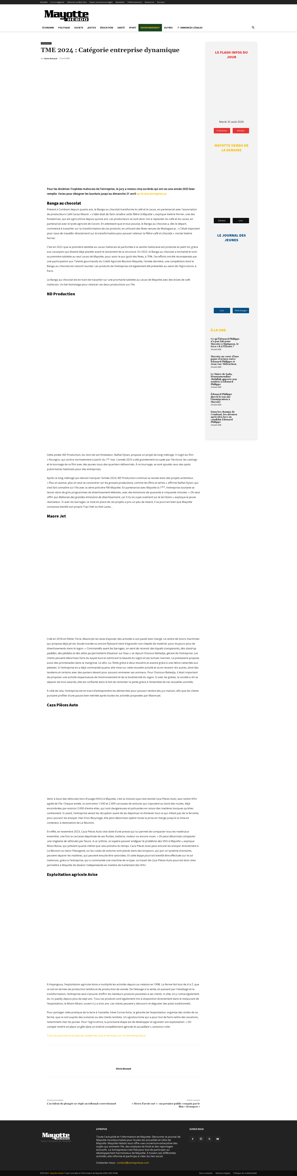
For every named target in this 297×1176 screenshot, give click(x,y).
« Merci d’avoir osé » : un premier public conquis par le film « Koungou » (166, 1105)
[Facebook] (184, 66)
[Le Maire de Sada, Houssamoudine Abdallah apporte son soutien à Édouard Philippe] (246, 377)
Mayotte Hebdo (57, 1173)
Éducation (106, 27)
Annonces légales (191, 27)
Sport (132, 27)
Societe (78, 27)
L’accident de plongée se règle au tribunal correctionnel (81, 1103)
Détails (241, 130)
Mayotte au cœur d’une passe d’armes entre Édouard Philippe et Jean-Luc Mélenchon (225, 360)
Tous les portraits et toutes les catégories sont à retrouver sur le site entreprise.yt (96, 1035)
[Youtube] (218, 1139)
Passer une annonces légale (101, 2)
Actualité (43, 2)
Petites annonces (135, 2)
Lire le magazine (57, 2)
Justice (92, 27)
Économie (48, 27)
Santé (121, 27)
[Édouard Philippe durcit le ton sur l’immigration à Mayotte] (246, 398)
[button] (253, 28)
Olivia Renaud (123, 1068)
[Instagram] (201, 1139)
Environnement (150, 27)
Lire (241, 220)
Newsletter (120, 2)
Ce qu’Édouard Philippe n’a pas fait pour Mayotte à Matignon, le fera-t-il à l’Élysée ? (225, 343)
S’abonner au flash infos (77, 2)
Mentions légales (223, 1173)
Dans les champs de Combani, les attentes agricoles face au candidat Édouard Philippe (224, 417)
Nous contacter (206, 1173)
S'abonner (222, 130)
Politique (64, 27)
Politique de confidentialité (245, 1173)
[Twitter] (191, 66)
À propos (161, 2)
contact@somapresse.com (133, 1162)
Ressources (149, 2)
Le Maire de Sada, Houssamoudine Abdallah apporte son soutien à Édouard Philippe (224, 379)
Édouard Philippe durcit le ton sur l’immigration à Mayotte (221, 398)
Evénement (46, 43)
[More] (198, 66)
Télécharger (241, 310)
